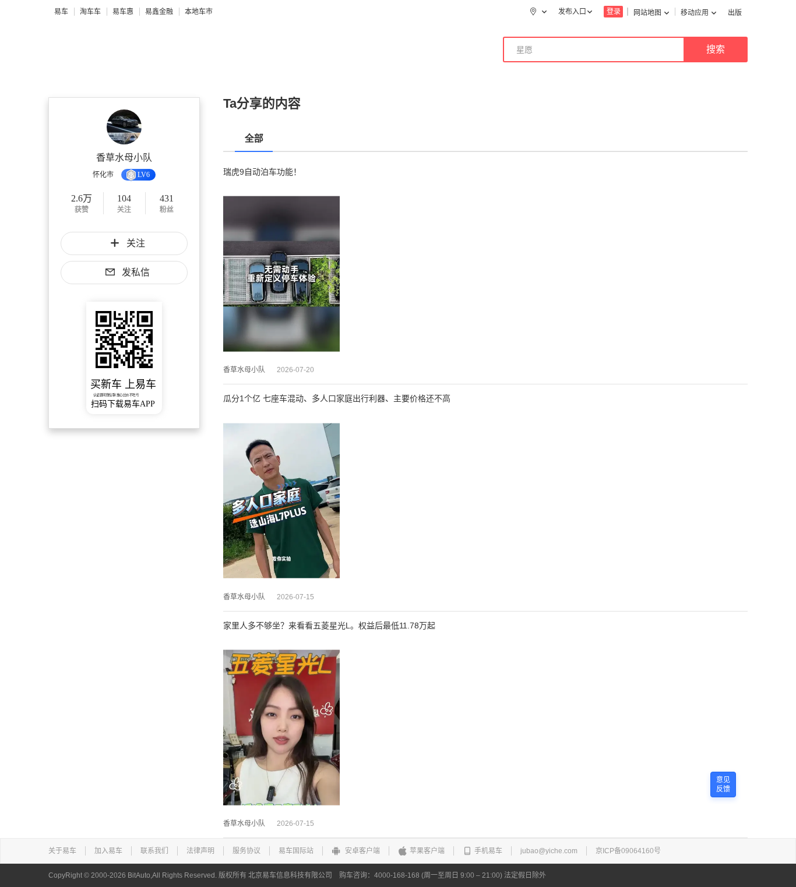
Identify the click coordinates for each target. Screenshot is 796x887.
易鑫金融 (159, 12)
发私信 (136, 272)
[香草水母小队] (124, 126)
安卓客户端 (361, 851)
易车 (61, 12)
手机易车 (488, 851)
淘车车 (90, 12)
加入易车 (108, 851)
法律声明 (200, 851)
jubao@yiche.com (548, 851)
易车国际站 (296, 851)
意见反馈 (723, 784)
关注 (135, 243)
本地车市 (199, 12)
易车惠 (122, 12)
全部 (254, 138)
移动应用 (695, 13)
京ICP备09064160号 (628, 851)
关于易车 (62, 851)
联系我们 (154, 851)
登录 (614, 12)
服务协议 (246, 851)
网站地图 (647, 13)
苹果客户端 (427, 851)
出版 (735, 13)
